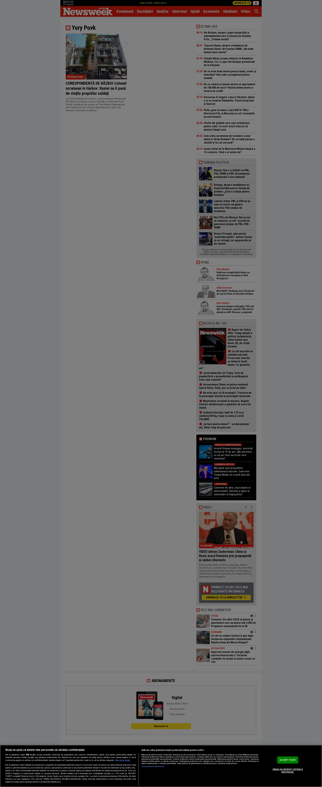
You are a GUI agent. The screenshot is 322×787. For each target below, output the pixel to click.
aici (113, 773)
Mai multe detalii (122, 760)
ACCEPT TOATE (288, 760)
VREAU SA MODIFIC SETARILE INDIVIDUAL (288, 770)
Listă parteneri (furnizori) (152, 766)
